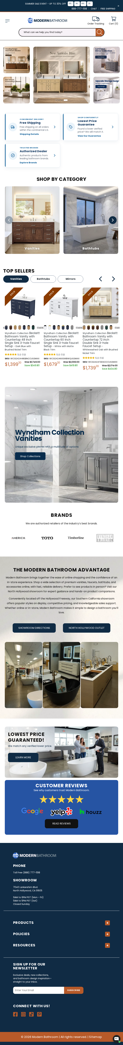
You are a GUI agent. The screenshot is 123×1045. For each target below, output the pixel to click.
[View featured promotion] (61, 75)
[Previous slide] (39, 75)
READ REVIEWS (61, 823)
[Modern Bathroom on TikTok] (31, 1014)
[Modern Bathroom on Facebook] (15, 1014)
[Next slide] (84, 75)
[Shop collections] (61, 445)
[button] (7, 21)
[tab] (57, 100)
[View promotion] (16, 60)
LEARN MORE (23, 757)
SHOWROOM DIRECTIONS (34, 628)
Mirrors (70, 279)
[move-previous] (100, 279)
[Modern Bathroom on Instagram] (23, 1014)
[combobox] (61, 32)
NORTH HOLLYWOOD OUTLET (87, 628)
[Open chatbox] (116, 1039)
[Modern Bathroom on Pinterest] (39, 1014)
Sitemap (95, 1037)
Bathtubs (43, 279)
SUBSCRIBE (73, 990)
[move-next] (113, 279)
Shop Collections (30, 456)
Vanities (16, 279)
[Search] (100, 32)
